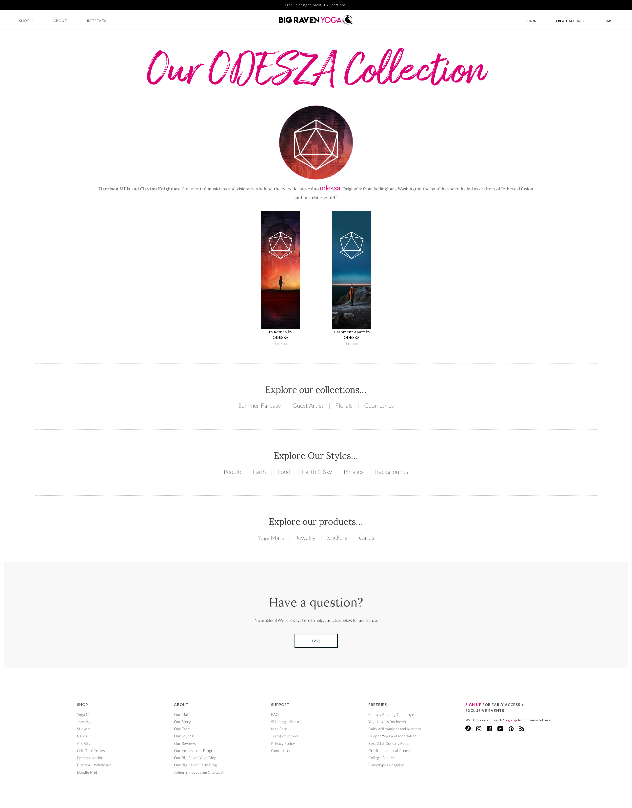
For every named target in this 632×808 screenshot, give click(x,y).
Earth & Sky (317, 471)
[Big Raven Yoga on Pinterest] (511, 729)
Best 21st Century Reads (389, 743)
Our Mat (181, 714)
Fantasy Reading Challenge (391, 714)
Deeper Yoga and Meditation (392, 736)
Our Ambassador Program (196, 750)
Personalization (90, 757)
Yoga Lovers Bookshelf (387, 721)
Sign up (511, 720)
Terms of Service (285, 736)
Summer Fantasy (259, 405)
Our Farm (182, 729)
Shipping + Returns (287, 721)
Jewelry (306, 537)
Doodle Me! (87, 772)
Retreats (96, 21)
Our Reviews (185, 743)
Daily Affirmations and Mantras (394, 729)
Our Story (182, 721)
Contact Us (280, 750)
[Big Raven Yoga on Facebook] (490, 729)
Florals (344, 405)
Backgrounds (391, 471)
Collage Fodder (381, 757)
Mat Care (279, 729)
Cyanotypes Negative (386, 765)
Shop (25, 21)
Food (283, 471)
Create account (570, 20)
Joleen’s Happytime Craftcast (199, 772)
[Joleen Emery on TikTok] (468, 729)
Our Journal (184, 736)
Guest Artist (308, 405)
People (232, 471)
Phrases (353, 471)
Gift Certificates (91, 750)
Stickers (337, 537)
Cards (366, 537)
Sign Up (473, 704)
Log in (531, 20)
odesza (330, 188)
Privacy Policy (283, 743)
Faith (259, 471)
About (60, 21)
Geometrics (379, 405)
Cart (609, 20)
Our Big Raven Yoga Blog (195, 757)
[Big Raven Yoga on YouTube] (500, 729)
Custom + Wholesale (94, 765)
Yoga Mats (270, 537)
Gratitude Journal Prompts (391, 750)
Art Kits (83, 743)
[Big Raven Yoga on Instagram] (479, 729)
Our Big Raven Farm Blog (195, 765)
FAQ (275, 714)
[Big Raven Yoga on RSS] (522, 729)
